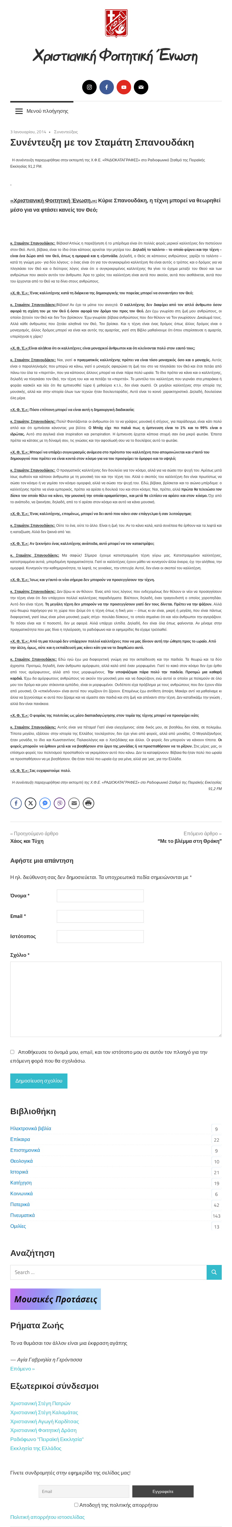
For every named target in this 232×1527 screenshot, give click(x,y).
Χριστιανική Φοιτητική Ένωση (116, 53)
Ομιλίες (18, 1226)
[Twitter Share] (30, 803)
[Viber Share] (59, 803)
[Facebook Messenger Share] (45, 803)
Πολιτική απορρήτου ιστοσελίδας (47, 1517)
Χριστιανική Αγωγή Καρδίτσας (44, 1421)
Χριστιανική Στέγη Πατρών (40, 1403)
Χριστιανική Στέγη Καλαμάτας (44, 1412)
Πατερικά (20, 1204)
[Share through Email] (74, 803)
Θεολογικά (21, 1161)
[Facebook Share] (16, 803)
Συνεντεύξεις (66, 131)
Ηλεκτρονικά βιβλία (30, 1128)
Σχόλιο (20, 955)
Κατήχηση (21, 1182)
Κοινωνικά (21, 1193)
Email (18, 916)
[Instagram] (89, 87)
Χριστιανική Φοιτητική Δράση (43, 1430)
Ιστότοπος (23, 936)
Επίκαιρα (20, 1139)
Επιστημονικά (25, 1150)
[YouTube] (124, 87)
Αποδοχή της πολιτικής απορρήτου (118, 1505)
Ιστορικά (19, 1171)
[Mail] (141, 87)
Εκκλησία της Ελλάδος (35, 1448)
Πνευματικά (22, 1215)
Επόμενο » (22, 1369)
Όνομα (20, 895)
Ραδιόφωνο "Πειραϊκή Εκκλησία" (47, 1439)
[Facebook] (106, 87)
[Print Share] (88, 803)
